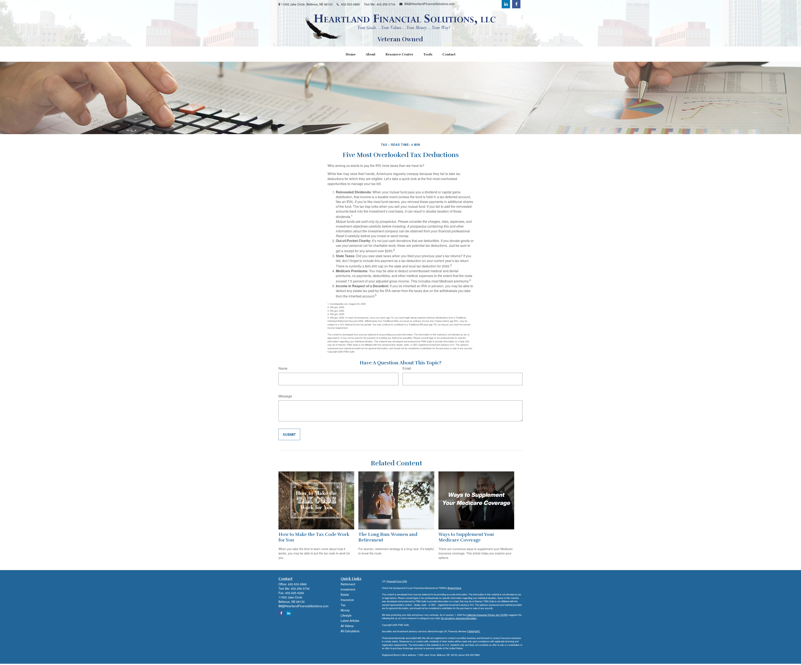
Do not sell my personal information (458, 618)
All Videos (347, 626)
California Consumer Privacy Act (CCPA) (487, 614)
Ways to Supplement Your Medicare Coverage (466, 537)
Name (282, 368)
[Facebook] (516, 4)
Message (285, 396)
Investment (348, 589)
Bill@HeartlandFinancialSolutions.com (429, 4)
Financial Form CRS (397, 581)
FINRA (470, 631)
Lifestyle (346, 615)
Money (345, 610)
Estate (345, 594)
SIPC (477, 631)
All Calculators (350, 631)
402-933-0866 (350, 4)
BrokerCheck (454, 587)
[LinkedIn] (506, 4)
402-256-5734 (386, 4)
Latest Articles (350, 620)
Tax (343, 605)
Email (407, 368)
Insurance (347, 600)
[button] (351, 54)
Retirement (348, 584)
